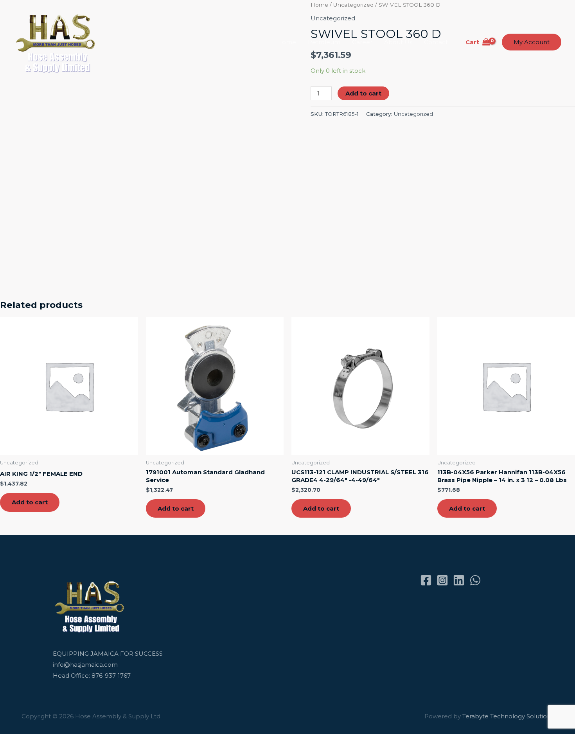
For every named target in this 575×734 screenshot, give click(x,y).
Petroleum (324, 42)
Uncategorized (413, 114)
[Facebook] (426, 580)
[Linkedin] (459, 580)
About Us (398, 42)
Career (362, 42)
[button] (531, 42)
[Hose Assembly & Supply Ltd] (57, 41)
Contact (436, 42)
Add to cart (363, 93)
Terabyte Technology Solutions (507, 716)
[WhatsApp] (475, 580)
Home (286, 42)
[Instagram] (442, 580)
